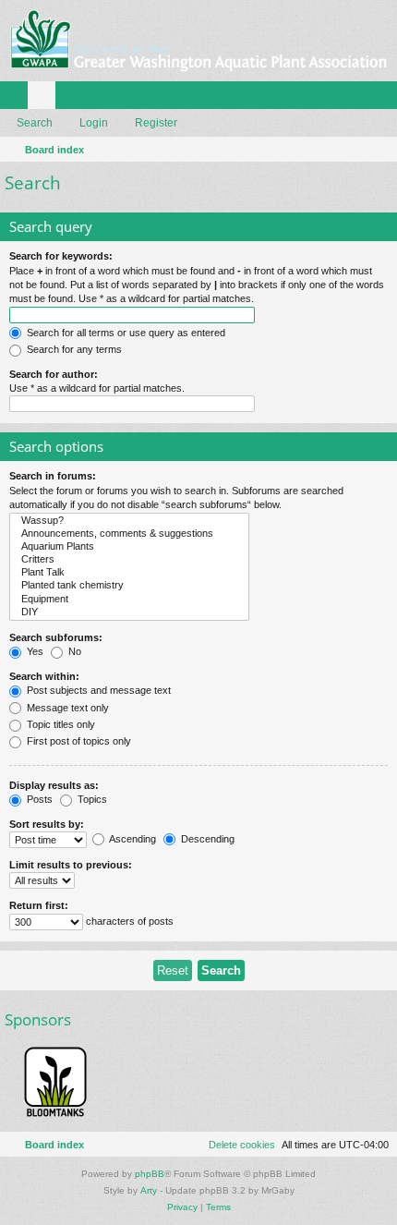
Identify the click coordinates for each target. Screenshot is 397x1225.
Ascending (131, 838)
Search (35, 122)
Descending (206, 838)
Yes (33, 651)
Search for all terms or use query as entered (124, 332)
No (73, 651)
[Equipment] (129, 599)
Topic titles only (59, 724)
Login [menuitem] (359, 99)
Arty (148, 1190)
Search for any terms (73, 349)
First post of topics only (77, 740)
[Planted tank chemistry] (129, 585)
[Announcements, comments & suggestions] (129, 534)
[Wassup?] (129, 521)
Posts (38, 799)
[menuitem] (233, 1144)
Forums (45, 99)
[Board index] (198, 40)
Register (156, 122)
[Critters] (129, 559)
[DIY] (129, 612)
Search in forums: (52, 475)
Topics (91, 799)
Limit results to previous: (70, 864)
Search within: (44, 676)
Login (93, 122)
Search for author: (53, 374)
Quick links (17, 99)
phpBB (149, 1174)
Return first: (38, 905)
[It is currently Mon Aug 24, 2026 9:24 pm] (379, 149)
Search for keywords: (61, 255)
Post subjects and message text (97, 690)
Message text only (66, 707)
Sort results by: (46, 824)
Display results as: (54, 785)
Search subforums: (55, 637)
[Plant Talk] (129, 572)
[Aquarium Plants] (129, 546)
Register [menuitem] (387, 99)
